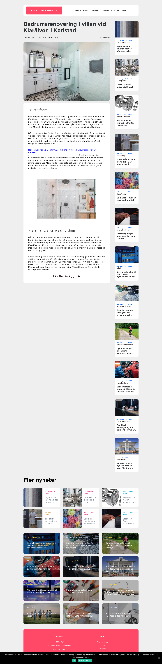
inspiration (105, 37)
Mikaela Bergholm (124, 306)
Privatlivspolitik (84, 660)
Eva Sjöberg (122, 81)
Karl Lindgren (122, 155)
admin (119, 268)
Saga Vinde (121, 194)
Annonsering (81, 11)
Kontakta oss (118, 11)
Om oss (94, 11)
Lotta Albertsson (123, 42)
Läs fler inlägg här (66, 276)
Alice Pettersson (123, 117)
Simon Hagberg (123, 230)
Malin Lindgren (122, 383)
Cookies (105, 11)
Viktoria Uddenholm (48, 37)
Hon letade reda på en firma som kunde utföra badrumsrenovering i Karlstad (62, 151)
